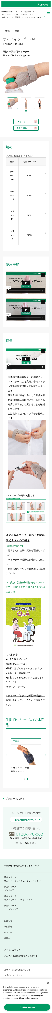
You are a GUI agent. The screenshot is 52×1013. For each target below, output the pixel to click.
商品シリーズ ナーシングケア (11, 907)
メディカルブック (12, 949)
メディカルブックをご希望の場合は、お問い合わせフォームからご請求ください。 (25, 700)
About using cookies (28, 998)
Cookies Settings (27, 1007)
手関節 (17, 17)
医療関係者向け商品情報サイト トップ (21, 865)
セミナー (8, 932)
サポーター (5, 17)
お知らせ (8, 920)
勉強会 (7, 938)
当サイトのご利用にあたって (17, 969)
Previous (6, 755)
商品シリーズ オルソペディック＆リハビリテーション (22, 879)
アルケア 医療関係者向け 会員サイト (21, 955)
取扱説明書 (22, 128)
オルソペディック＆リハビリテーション (17, 14)
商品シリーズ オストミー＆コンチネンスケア (18, 897)
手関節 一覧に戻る (15, 798)
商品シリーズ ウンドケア (10, 888)
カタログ (22, 121)
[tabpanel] (12, 103)
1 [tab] (26, 111)
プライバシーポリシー (14, 975)
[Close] (48, 983)
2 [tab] (27, 779)
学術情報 (8, 926)
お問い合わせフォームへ (26, 819)
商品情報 (27, 11)
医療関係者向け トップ (10, 11)
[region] (26, 996)
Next (45, 755)
